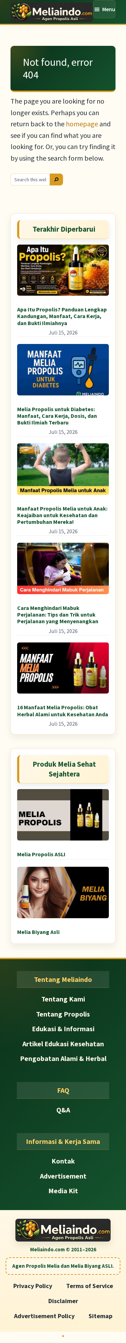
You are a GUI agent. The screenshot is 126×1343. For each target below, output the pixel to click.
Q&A (63, 1109)
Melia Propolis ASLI (41, 854)
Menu (108, 9)
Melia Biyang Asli (38, 931)
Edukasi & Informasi (63, 1028)
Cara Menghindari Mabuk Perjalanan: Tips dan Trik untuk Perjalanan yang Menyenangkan (57, 614)
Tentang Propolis (63, 1014)
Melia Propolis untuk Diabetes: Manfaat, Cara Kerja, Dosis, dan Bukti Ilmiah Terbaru (57, 416)
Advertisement (63, 1176)
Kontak (63, 1160)
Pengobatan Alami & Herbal (63, 1058)
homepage (82, 123)
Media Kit (63, 1190)
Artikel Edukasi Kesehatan (63, 1043)
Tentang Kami (63, 998)
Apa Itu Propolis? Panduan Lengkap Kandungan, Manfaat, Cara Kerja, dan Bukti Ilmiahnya (62, 316)
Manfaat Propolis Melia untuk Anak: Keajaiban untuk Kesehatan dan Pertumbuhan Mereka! (62, 515)
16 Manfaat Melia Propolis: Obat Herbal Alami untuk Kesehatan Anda (62, 710)
